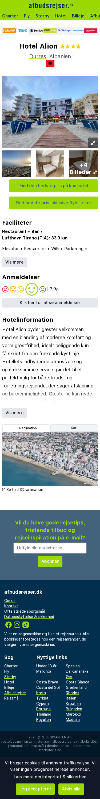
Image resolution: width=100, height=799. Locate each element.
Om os (9, 600)
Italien (71, 698)
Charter (10, 16)
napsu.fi (37, 746)
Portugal (43, 709)
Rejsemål (11, 698)
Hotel (60, 16)
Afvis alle (71, 788)
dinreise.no (81, 746)
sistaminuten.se (36, 741)
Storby (42, 16)
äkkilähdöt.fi (89, 741)
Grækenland (76, 687)
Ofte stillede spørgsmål (24, 611)
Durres (37, 56)
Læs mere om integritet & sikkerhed (50, 776)
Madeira (73, 719)
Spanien (73, 666)
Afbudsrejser (15, 693)
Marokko (73, 714)
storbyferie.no (50, 750)
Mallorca (43, 671)
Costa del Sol (48, 687)
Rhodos (72, 693)
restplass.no (11, 741)
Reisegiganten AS (56, 737)
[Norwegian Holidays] (91, 31)
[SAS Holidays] (64, 31)
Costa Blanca (77, 682)
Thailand (43, 714)
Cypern (42, 703)
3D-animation (26, 428)
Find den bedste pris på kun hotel (53, 185)
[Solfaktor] (9, 31)
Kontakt (11, 606)
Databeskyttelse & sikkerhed (29, 617)
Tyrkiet (42, 698)
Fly (27, 16)
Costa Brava (47, 682)
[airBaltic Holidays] (50, 31)
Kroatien (73, 703)
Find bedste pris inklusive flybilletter (53, 202)
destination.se (58, 746)
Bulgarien (74, 709)
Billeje (78, 16)
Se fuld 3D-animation (24, 489)
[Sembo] (36, 31)
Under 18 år (46, 666)
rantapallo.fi (19, 746)
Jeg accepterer (35, 788)
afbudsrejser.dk (64, 741)
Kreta (41, 693)
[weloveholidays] (77, 31)
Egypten (43, 719)
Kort (74, 428)
